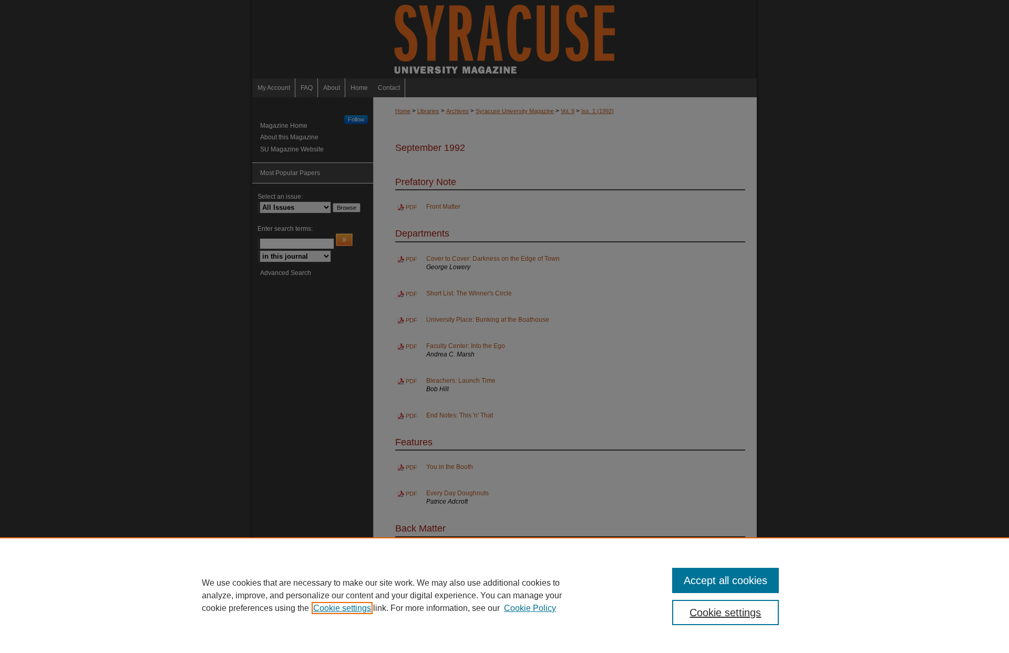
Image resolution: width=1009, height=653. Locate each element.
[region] (504, 595)
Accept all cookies (725, 580)
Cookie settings (342, 608)
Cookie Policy (530, 608)
